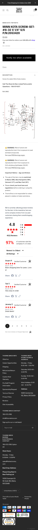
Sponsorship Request (10, 389)
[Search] (7, 10)
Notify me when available (19, 58)
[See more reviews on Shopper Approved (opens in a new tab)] (19, 276)
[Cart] (34, 10)
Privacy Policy (7, 397)
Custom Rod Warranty (7, 378)
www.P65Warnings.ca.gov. (16, 155)
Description (7, 75)
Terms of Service (8, 393)
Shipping (5, 367)
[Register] (32, 427)
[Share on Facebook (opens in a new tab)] (12, 276)
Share (4, 67)
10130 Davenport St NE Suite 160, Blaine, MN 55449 (9, 480)
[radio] (26, 225)
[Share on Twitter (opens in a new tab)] (16, 276)
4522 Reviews (13, 236)
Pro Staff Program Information (9, 384)
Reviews (5, 401)
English (32, 529)
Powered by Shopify (27, 497)
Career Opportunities (10, 363)
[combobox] (31, 528)
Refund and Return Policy (9, 372)
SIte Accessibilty (8, 404)
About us (6, 359)
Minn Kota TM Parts (10, 23)
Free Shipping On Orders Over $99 (19, 3)
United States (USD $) (10, 490)
